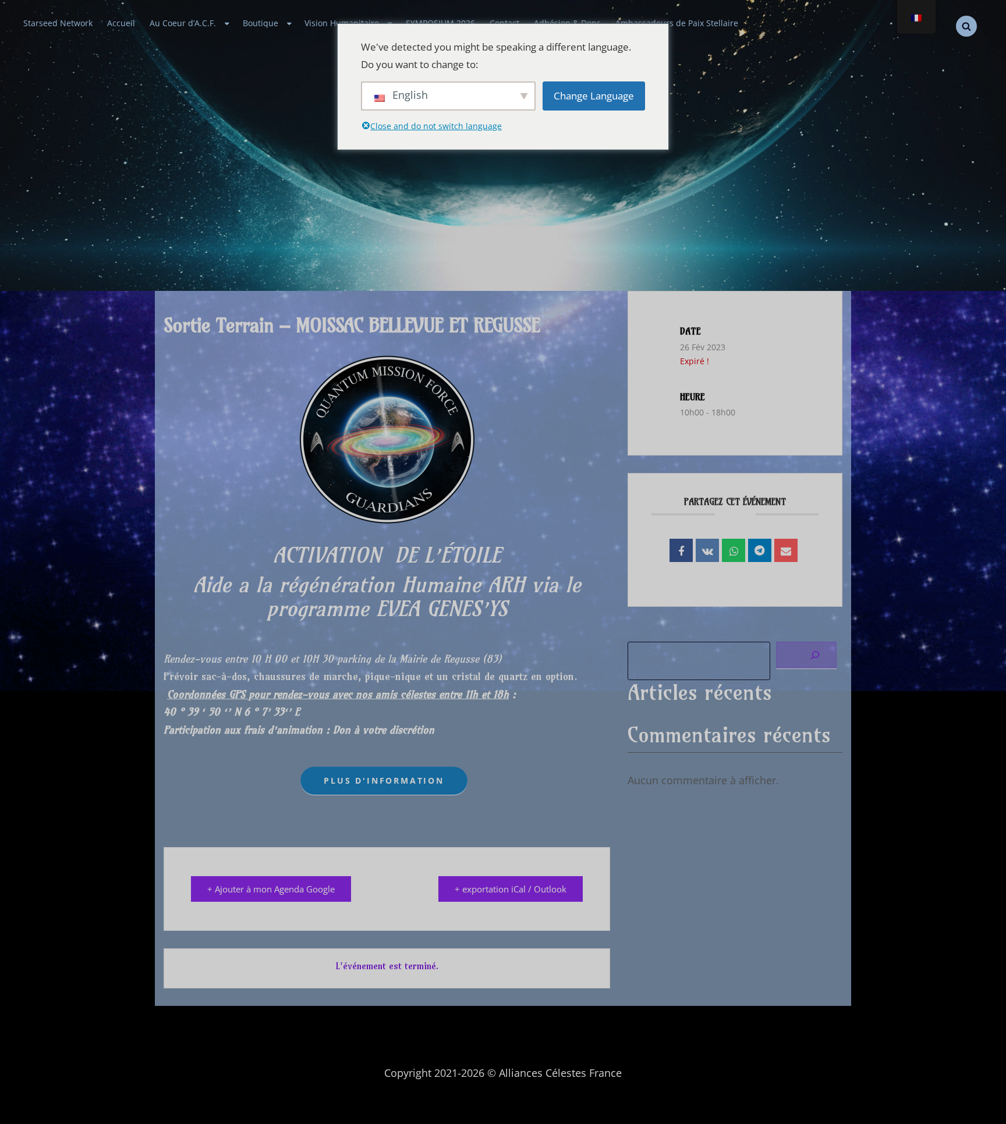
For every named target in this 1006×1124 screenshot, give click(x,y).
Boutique (260, 23)
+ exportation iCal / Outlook (510, 889)
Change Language (594, 95)
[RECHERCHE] (966, 26)
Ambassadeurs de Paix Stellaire (676, 23)
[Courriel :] (786, 550)
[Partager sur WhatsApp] (733, 550)
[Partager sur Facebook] (681, 550)
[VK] (707, 550)
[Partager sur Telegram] (759, 550)
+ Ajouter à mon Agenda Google (271, 889)
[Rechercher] (806, 655)
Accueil (121, 23)
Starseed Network (58, 23)
